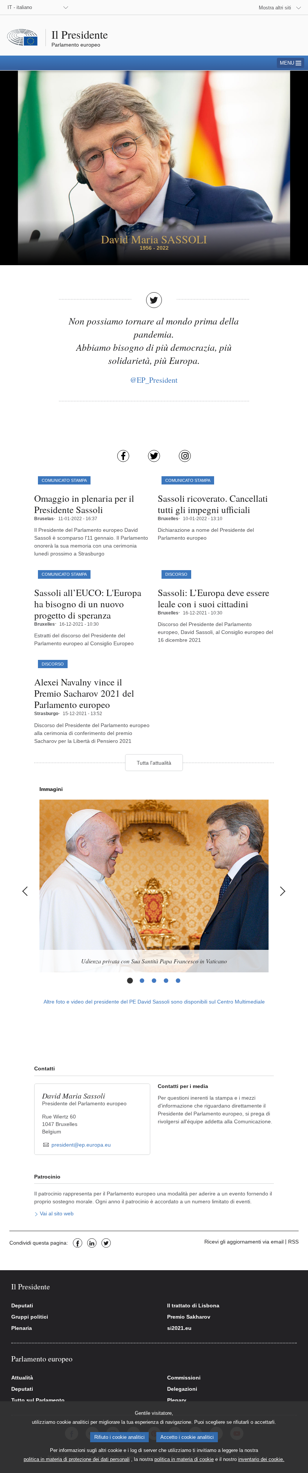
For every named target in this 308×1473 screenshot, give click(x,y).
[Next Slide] (281, 891)
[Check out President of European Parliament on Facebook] (123, 456)
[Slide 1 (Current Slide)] (130, 981)
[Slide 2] (142, 980)
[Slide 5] (178, 980)
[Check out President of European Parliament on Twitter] (154, 456)
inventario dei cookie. (261, 1459)
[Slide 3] (154, 980)
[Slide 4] (166, 980)
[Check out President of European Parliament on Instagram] (185, 456)
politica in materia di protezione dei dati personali (77, 1459)
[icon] (39, 1213)
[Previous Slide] (26, 891)
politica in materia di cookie (184, 1459)
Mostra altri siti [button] (275, 8)
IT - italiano (20, 7)
